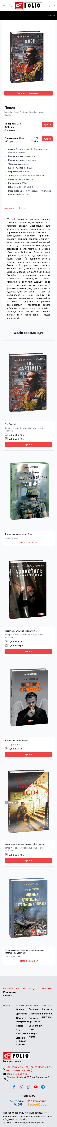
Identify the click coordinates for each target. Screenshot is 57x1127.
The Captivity (11, 424)
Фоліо (51, 15)
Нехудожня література (27, 191)
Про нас (34, 1005)
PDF (36, 138)
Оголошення (36, 1013)
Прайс (19, 1025)
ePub (36, 141)
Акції (32, 988)
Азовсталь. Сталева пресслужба (21, 631)
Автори (21, 988)
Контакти (48, 1005)
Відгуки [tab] (22, 208)
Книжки (8, 988)
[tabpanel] (28, 266)
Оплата (20, 1009)
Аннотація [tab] (9, 208)
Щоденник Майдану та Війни (19, 534)
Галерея (33, 1009)
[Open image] (28, 55)
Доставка (21, 1013)
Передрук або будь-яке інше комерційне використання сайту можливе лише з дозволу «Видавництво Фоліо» (28, 1116)
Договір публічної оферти (21, 1041)
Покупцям (22, 1005)
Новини (46, 988)
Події (6, 1005)
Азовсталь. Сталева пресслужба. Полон (24, 844)
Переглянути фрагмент (28, 93)
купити (28, 444)
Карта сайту (28, 1095)
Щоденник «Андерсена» (16, 740)
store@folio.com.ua (17, 1074)
